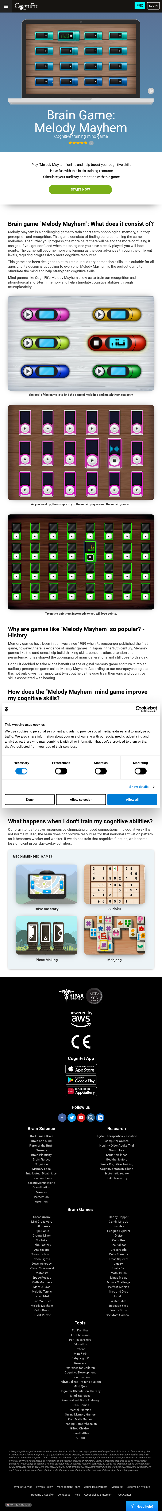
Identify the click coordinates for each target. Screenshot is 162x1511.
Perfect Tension (118, 1287)
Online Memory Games (80, 1414)
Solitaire (41, 1240)
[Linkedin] (100, 1117)
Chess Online (42, 1217)
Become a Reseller (42, 1494)
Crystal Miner (42, 1235)
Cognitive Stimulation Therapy (80, 1391)
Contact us (64, 1494)
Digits (119, 1235)
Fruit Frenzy (42, 1226)
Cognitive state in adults (116, 1168)
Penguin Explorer (118, 1231)
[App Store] (81, 1068)
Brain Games (80, 1405)
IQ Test (80, 1437)
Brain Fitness (41, 1159)
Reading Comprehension (80, 1423)
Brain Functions (41, 1178)
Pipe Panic (42, 1231)
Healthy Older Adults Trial (116, 1145)
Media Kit (117, 1486)
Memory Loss (41, 1168)
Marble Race (41, 1287)
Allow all (132, 799)
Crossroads (119, 1249)
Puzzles (118, 1226)
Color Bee (118, 1240)
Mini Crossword (42, 1221)
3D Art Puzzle (42, 1315)
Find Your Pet (42, 1301)
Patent (80, 1349)
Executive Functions (41, 1182)
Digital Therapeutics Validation (117, 1136)
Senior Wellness (116, 1154)
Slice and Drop (118, 1291)
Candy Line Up (118, 1221)
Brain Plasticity (41, 1154)
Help (77, 1494)
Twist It (118, 1296)
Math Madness (42, 1282)
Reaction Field (118, 1305)
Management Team (68, 1486)
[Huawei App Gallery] (81, 1091)
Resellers (80, 1363)
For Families (80, 1330)
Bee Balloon (119, 1244)
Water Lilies (118, 1301)
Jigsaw (119, 1263)
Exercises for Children (80, 1367)
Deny (30, 799)
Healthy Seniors (116, 1159)
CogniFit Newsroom (95, 1486)
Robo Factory (42, 1244)
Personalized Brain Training (80, 1400)
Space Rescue (41, 1277)
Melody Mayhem (42, 1305)
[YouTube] (81, 1117)
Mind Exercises (80, 1395)
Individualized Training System (80, 1381)
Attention (41, 1201)
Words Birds (119, 1310)
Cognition (41, 1164)
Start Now (80, 189)
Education (80, 1344)
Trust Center (123, 1494)
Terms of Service (22, 1486)
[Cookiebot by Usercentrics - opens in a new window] (138, 709)
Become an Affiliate (138, 1486)
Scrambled (42, 1296)
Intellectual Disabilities (41, 1173)
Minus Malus (118, 1277)
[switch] (61, 771)
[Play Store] (81, 1080)
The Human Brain (41, 1136)
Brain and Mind (41, 1141)
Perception (41, 1197)
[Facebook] (62, 1117)
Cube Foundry (118, 1254)
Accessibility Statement (98, 1494)
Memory (41, 1192)
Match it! (42, 1273)
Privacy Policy (44, 1486)
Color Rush (41, 1310)
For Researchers (80, 1339)
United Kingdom (20, 1504)
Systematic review (116, 1173)
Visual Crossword (42, 1268)
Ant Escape (42, 1249)
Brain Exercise (80, 1377)
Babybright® (80, 1358)
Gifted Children (80, 1428)
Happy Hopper (118, 1217)
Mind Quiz (80, 1386)
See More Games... (118, 1315)
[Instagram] (90, 1117)
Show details (138, 786)
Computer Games (117, 1141)
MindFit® (80, 1353)
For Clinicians (80, 1335)
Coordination (41, 1187)
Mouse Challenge (118, 1282)
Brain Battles (80, 1433)
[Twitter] (71, 1117)
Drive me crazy (42, 1263)
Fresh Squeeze (119, 1259)
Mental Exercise (80, 1409)
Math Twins (119, 1273)
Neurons (41, 1150)
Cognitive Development (80, 1372)
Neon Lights (42, 1259)
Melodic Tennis (42, 1291)
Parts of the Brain (41, 1145)
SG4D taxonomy (117, 1178)
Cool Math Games (80, 1419)
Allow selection (81, 799)
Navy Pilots (116, 1150)
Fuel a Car (119, 1268)
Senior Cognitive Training (117, 1164)
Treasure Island (41, 1254)
